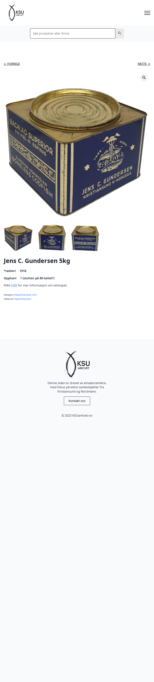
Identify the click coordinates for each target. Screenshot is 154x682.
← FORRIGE (12, 64)
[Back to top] (144, 672)
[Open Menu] (147, 13)
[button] (119, 33)
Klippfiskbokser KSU (25, 294)
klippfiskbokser (22, 299)
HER (14, 285)
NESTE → (144, 64)
